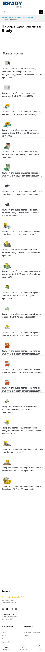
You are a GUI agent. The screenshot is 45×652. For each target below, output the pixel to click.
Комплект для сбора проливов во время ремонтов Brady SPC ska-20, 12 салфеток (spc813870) (21, 253)
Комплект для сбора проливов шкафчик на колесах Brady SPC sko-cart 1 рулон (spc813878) (21, 296)
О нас (4, 632)
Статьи (26, 636)
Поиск (4, 636)
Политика (5, 639)
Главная (4, 17)
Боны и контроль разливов (25, 17)
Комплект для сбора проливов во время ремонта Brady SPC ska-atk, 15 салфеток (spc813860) (20, 154)
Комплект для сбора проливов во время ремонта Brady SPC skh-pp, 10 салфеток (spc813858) (20, 133)
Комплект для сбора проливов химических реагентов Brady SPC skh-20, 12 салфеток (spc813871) (21, 274)
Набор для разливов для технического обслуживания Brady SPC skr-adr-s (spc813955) (19, 409)
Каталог (11, 17)
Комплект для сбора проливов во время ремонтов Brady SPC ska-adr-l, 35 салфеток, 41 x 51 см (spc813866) (22, 213)
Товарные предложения (32, 632)
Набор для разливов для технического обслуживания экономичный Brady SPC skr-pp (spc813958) (22, 431)
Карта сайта (6, 642)
